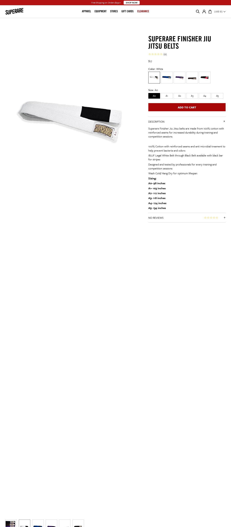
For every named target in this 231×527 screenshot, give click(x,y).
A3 (192, 96)
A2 (179, 96)
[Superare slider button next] (137, 236)
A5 (217, 96)
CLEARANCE (143, 11)
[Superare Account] (204, 12)
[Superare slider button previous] (5, 236)
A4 (204, 96)
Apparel (86, 11)
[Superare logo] (20, 11)
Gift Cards (127, 11)
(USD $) (218, 11)
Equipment (100, 11)
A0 (154, 96)
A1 (167, 96)
